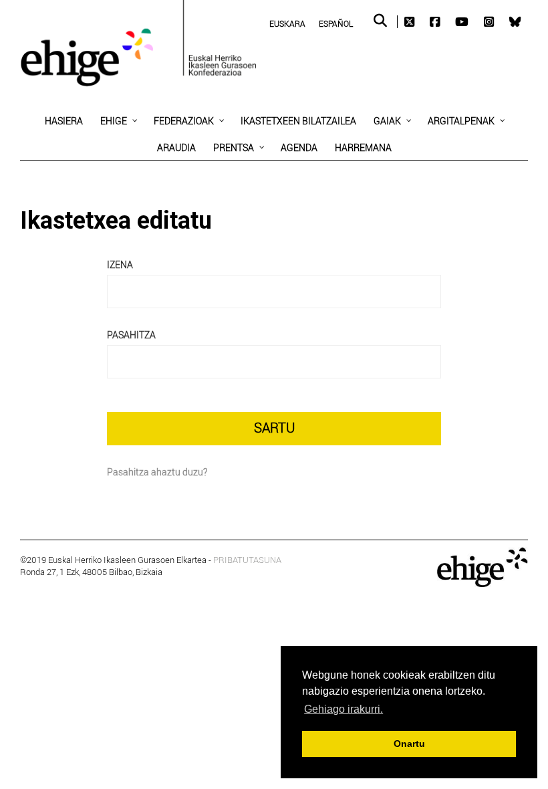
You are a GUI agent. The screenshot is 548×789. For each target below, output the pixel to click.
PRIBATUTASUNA (247, 560)
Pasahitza (131, 334)
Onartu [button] (409, 743)
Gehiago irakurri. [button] (343, 709)
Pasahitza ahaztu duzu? (157, 471)
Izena (120, 264)
